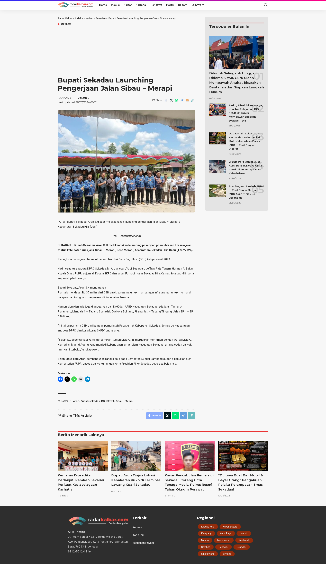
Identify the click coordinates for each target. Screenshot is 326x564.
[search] (265, 5)
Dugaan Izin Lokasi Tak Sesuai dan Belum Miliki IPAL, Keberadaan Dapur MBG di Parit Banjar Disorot (244, 141)
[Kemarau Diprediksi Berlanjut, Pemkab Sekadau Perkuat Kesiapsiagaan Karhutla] (83, 456)
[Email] (187, 100)
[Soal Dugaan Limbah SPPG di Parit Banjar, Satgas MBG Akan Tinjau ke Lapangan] (217, 190)
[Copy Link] (192, 100)
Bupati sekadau (90, 401)
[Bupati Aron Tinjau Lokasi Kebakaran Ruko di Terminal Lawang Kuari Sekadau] (136, 456)
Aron (76, 401)
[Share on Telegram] (181, 100)
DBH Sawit (107, 401)
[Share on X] (171, 100)
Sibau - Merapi (124, 401)
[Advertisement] (126, 51)
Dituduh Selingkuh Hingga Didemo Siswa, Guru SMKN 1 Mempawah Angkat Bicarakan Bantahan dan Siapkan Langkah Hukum (236, 82)
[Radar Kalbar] (76, 5)
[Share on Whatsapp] (176, 100)
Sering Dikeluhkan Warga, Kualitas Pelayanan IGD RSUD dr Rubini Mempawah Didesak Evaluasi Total (246, 113)
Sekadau (66, 24)
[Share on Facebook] (166, 100)
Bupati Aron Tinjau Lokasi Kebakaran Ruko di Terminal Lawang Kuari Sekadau (135, 480)
